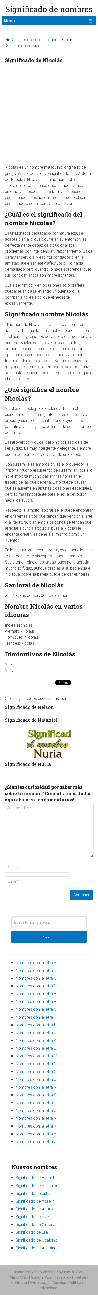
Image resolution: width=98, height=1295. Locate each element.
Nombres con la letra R (36, 1087)
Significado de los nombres (36, 39)
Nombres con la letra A (36, 962)
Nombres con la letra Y (36, 1134)
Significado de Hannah (35, 1177)
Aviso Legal (40, 1283)
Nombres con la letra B (36, 970)
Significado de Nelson (29, 707)
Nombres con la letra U (36, 1110)
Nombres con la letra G (36, 1009)
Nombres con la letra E (36, 993)
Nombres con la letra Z (36, 1141)
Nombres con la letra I (35, 1025)
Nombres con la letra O (36, 1071)
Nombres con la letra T (36, 1102)
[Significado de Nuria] (49, 743)
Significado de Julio (33, 1193)
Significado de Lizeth (34, 1216)
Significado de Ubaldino (36, 1240)
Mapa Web (19, 1277)
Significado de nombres (33, 1272)
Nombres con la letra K (36, 1040)
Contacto (19, 1283)
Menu (9, 20)
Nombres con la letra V (36, 1118)
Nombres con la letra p (36, 1079)
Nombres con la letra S (36, 1095)
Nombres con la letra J (36, 1032)
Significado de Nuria (28, 764)
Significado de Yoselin (35, 1201)
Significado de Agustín (35, 1248)
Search (49, 937)
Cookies (59, 1283)
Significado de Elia (32, 1232)
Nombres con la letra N (36, 1063)
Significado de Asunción (37, 1185)
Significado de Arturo (34, 1209)
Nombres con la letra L (36, 1048)
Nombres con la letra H (36, 1017)
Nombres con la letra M (36, 1056)
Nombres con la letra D (36, 986)
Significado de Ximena (35, 1224)
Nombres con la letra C (36, 978)
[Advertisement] (49, 115)
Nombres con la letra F (36, 1001)
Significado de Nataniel (31, 720)
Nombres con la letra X (36, 1126)
